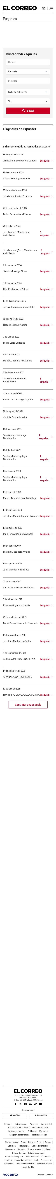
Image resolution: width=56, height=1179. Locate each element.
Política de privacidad (16, 1131)
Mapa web (43, 1131)
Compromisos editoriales (19, 1135)
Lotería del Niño (28, 1167)
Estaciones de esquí (36, 1153)
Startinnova (8, 1164)
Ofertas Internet (32, 1156)
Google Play (42, 1115)
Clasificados (46, 1156)
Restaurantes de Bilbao (25, 1164)
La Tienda (47, 1149)
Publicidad (32, 1131)
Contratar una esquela (28, 704)
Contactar (8, 1124)
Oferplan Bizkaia (11, 1142)
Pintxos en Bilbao (35, 1142)
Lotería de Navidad (44, 1164)
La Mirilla (8, 1160)
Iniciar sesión (43, 8)
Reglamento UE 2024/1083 (18, 1127)
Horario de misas (19, 1153)
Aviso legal (34, 1124)
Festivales (21, 1149)
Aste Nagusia (46, 1160)
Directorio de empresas (14, 1156)
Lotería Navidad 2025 (23, 1160)
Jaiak (36, 1160)
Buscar (30, 110)
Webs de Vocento (44, 1175)
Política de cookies (39, 1135)
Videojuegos (10, 1149)
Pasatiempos (24, 1146)
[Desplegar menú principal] (51, 8)
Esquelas (10, 18)
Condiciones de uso (40, 1127)
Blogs (23, 1142)
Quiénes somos (21, 1124)
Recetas (48, 1142)
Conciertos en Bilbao (40, 1146)
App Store (16, 1115)
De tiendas (12, 1146)
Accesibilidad (46, 1124)
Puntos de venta (34, 1149)
